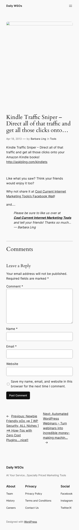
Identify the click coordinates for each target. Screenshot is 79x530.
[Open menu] (70, 6)
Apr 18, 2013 (14, 138)
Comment (14, 286)
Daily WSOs (14, 6)
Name (12, 329)
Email (11, 346)
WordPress (30, 521)
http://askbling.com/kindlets (26, 162)
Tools (53, 138)
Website (12, 364)
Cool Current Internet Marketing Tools (42, 218)
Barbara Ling (38, 138)
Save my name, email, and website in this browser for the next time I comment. (41, 384)
